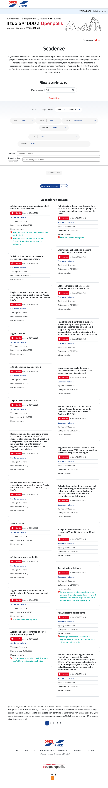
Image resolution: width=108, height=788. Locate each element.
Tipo (15, 121)
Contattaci (91, 750)
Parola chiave (37, 90)
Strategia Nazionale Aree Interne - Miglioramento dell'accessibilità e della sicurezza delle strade (77, 639)
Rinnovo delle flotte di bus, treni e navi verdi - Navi (30, 233)
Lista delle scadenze (49, 186)
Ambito (41, 121)
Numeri (64, 186)
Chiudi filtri (53, 98)
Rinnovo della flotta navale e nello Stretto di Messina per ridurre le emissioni (28, 241)
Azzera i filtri (55, 173)
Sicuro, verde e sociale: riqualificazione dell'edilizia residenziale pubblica (30, 659)
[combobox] (58, 153)
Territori (11, 153)
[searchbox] (59, 153)
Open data (62, 750)
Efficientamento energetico (72, 237)
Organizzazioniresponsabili (14, 159)
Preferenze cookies (47, 750)
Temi (33, 137)
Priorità (24, 144)
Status (67, 121)
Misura (45, 128)
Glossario (77, 750)
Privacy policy (29, 750)
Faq (16, 750)
